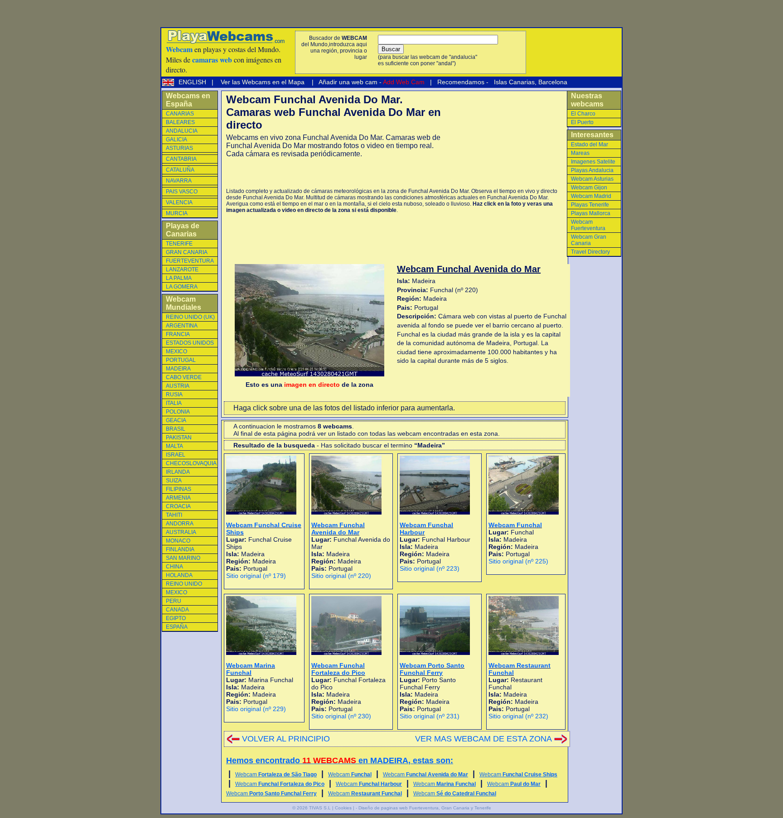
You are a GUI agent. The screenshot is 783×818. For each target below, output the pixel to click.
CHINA (174, 566)
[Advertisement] (332, 173)
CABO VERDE (184, 377)
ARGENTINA (182, 325)
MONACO (178, 541)
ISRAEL (175, 455)
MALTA (174, 446)
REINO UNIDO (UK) (190, 317)
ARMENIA (178, 498)
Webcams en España (188, 100)
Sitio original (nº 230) (341, 716)
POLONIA (178, 412)
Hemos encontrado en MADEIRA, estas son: (339, 760)
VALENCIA (179, 202)
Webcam (276, 774)
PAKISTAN (179, 437)
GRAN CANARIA (187, 252)
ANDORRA (179, 523)
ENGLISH (193, 82)
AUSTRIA (177, 386)
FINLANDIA (180, 549)
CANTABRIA (181, 159)
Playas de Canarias (182, 230)
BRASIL (175, 429)
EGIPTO (176, 618)
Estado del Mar (589, 144)
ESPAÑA (177, 627)
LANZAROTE (182, 269)
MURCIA (177, 213)
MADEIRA (178, 369)
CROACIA (178, 506)
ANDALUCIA (182, 131)
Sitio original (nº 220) (341, 575)
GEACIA (176, 420)
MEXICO (176, 351)
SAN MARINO (183, 558)
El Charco (583, 114)
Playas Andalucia (592, 170)
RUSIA (174, 394)
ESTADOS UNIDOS (190, 343)
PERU (173, 601)
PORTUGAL (181, 360)
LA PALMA (179, 278)
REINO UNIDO (184, 584)
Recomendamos (459, 82)
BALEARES (180, 122)
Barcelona (552, 82)
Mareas (580, 153)
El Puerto (582, 122)
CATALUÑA (180, 170)
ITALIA (174, 403)
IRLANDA (178, 472)
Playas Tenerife (590, 205)
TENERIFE (179, 244)
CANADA (177, 609)
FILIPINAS (178, 489)
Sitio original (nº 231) (429, 716)
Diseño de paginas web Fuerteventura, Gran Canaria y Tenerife (424, 807)
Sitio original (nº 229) (256, 708)
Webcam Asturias (592, 179)
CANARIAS (180, 114)
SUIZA (174, 480)
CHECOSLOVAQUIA (191, 463)
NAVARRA (179, 181)
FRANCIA (178, 334)
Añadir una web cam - (371, 82)
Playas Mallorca (590, 213)
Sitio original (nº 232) (518, 716)
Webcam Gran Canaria (588, 240)
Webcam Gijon (589, 187)
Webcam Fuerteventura (588, 225)
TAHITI (174, 515)
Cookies (343, 807)
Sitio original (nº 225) (518, 561)
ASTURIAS (179, 148)
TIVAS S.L (320, 807)
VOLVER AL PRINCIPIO (286, 738)
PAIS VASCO (182, 191)
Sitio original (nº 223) (429, 568)
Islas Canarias (513, 82)
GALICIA (176, 139)
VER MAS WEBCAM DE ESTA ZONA (483, 738)
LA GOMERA (182, 287)
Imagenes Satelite (593, 162)
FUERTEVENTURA (190, 261)
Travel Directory (590, 252)
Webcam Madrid (591, 196)
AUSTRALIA (181, 532)
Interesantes (592, 135)
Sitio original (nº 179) (256, 575)
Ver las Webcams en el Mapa (262, 82)
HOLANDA (179, 575)
